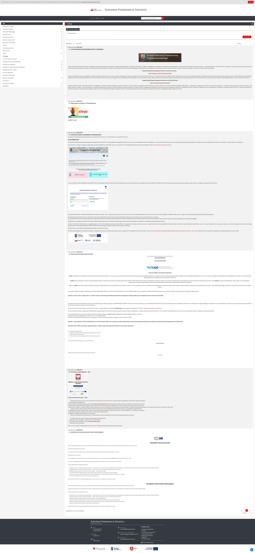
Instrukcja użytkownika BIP (149, 532)
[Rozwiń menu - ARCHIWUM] (61, 86)
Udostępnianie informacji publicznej (11, 61)
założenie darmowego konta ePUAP (152, 308)
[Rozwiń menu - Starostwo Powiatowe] (61, 37)
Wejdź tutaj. (72, 120)
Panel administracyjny (148, 542)
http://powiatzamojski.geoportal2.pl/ (160, 83)
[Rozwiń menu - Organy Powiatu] (61, 34)
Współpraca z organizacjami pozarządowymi (14, 67)
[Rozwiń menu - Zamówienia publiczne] (61, 48)
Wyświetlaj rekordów (73, 43)
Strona (244, 513)
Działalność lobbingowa (8, 75)
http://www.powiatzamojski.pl (127, 539)
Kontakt (144, 531)
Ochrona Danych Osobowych (10, 59)
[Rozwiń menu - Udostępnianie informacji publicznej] (61, 61)
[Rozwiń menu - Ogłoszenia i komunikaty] (61, 42)
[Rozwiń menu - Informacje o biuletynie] (61, 83)
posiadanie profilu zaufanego (114, 314)
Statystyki (144, 537)
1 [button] (246, 510)
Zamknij (251, 2)
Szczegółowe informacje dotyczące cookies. (90, 2)
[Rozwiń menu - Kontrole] (61, 45)
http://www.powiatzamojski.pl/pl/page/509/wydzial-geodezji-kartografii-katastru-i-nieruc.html (174, 231)
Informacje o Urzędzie (8, 26)
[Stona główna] (96, 18)
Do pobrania (6, 80)
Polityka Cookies (146, 538)
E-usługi (102, 18)
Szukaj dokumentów (74, 29)
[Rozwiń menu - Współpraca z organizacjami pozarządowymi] (61, 67)
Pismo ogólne (160, 355)
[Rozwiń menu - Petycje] (61, 53)
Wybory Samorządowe (8, 78)
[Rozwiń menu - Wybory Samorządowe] (61, 78)
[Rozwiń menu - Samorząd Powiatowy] (61, 29)
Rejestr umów (6, 51)
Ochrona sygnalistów (8, 72)
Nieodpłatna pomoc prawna (9, 70)
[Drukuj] (252, 24)
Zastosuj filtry (247, 37)
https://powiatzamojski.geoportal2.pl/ (162, 145)
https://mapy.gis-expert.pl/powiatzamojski (160, 73)
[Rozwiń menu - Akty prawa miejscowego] (61, 31)
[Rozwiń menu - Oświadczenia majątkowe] (61, 64)
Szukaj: (239, 43)
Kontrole (5, 45)
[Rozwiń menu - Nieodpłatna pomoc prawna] (61, 69)
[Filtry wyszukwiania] (142, 18)
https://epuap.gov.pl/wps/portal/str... (130, 534)
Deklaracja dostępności (148, 529)
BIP (98, 18)
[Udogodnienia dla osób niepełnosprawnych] (251, 549)
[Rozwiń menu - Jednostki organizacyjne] (61, 40)
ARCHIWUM (5, 86)
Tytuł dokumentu (72, 33)
